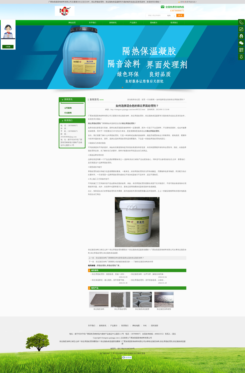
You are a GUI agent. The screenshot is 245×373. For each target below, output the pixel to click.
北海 (125, 353)
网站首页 (72, 23)
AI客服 (8, 47)
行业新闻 (68, 113)
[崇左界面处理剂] (120, 307)
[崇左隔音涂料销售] (164, 307)
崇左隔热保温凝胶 (142, 309)
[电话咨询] (241, 22)
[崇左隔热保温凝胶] (142, 307)
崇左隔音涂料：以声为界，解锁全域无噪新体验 (150, 274)
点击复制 (124, 338)
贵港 (143, 353)
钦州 (121, 353)
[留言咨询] (241, 29)
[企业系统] (127, 358)
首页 (143, 100)
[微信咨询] (241, 43)
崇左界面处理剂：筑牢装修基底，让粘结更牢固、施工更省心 (155, 280)
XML (145, 326)
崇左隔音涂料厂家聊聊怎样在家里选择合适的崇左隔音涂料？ (120, 258)
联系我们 (174, 23)
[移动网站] (241, 50)
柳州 (139, 353)
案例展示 (153, 23)
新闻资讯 (113, 23)
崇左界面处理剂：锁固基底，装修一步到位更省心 (111, 274)
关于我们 (92, 23)
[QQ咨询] (241, 36)
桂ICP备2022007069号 (126, 349)
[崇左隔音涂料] (99, 307)
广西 (113, 353)
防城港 (130, 353)
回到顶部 (154, 326)
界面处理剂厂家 (113, 265)
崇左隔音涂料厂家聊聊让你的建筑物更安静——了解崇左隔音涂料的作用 (124, 262)
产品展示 (133, 23)
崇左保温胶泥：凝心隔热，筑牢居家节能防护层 (110, 280)
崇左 (135, 353)
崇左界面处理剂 (120, 309)
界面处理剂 (101, 265)
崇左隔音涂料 (84, 2)
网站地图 (136, 326)
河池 (117, 353)
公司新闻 (68, 108)
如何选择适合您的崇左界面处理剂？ (170, 100)
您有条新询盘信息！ (188, 2)
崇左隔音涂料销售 (164, 309)
